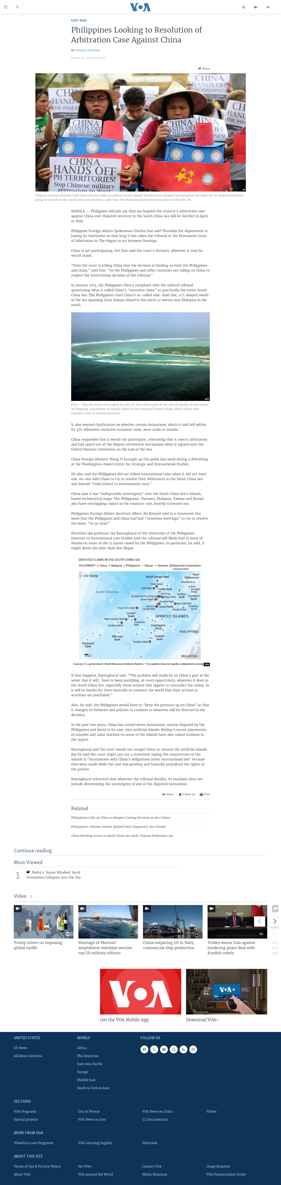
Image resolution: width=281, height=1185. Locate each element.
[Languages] (243, 7)
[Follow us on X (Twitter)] (154, 1049)
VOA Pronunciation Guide (226, 1174)
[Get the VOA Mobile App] (140, 991)
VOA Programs (25, 1111)
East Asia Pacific (90, 1064)
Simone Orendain (87, 50)
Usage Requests (218, 1166)
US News (20, 1048)
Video (20, 896)
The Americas (87, 1056)
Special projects (26, 1119)
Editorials (149, 1143)
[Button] (204, 68)
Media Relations (154, 1174)
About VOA (22, 1174)
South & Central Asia (93, 1088)
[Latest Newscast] (268, 7)
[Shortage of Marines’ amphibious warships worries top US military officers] (108, 922)
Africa (82, 1048)
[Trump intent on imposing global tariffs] (43, 922)
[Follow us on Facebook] (144, 1049)
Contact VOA (151, 1166)
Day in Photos (89, 1111)
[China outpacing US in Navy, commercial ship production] (173, 922)
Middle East (86, 1080)
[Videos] (256, 7)
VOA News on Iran (92, 1119)
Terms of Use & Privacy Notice (37, 1166)
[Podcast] (193, 1049)
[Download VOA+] (226, 991)
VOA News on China (157, 1111)
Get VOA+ (85, 1166)
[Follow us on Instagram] (174, 1049)
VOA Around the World (95, 1174)
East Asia (79, 20)
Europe (82, 1072)
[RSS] (183, 1049)
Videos (211, 1111)
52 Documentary (155, 1119)
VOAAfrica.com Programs (33, 1143)
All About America (28, 1056)
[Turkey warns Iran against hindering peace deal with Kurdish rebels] (237, 922)
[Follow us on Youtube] (164, 1049)
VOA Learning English (95, 1143)
